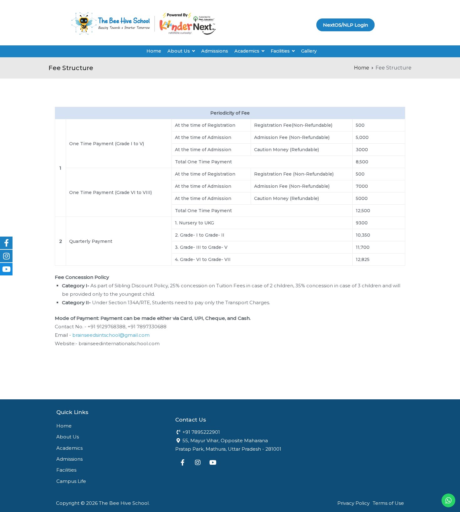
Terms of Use (388, 503)
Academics (69, 448)
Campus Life (71, 481)
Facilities (66, 470)
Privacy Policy (353, 503)
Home (153, 51)
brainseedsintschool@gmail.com (111, 335)
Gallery (309, 51)
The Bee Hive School (124, 503)
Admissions (214, 51)
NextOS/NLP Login (345, 25)
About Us (178, 51)
